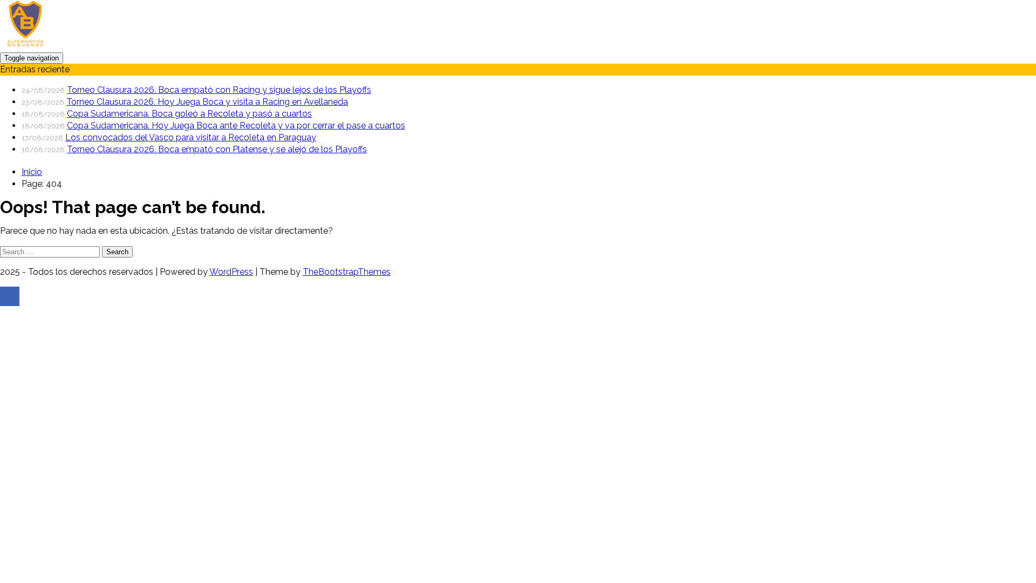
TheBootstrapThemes (347, 272)
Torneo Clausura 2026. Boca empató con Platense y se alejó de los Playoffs (217, 149)
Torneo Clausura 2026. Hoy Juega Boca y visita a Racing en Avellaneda (207, 102)
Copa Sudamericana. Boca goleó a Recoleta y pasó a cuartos (189, 114)
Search (117, 252)
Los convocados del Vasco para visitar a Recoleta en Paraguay (190, 137)
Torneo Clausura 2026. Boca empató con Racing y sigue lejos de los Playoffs (219, 90)
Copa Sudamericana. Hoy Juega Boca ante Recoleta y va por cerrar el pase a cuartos (236, 125)
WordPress (231, 272)
